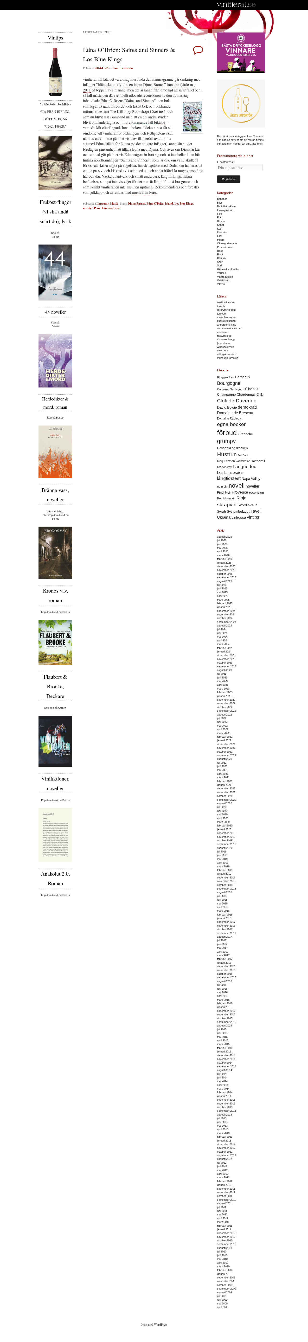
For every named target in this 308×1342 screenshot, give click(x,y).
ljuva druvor (224, 343)
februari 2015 (224, 1047)
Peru (97, 208)
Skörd (242, 505)
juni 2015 (222, 1033)
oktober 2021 (224, 751)
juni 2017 (222, 944)
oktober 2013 (224, 1107)
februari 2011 (224, 1225)
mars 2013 (223, 1133)
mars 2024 (223, 644)
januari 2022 (224, 740)
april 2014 (222, 1085)
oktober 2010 (224, 1240)
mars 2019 (223, 866)
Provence (240, 492)
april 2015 (222, 1040)
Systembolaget (238, 511)
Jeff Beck (243, 455)
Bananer (222, 198)
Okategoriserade (227, 243)
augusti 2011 (224, 1203)
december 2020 (226, 788)
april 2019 (222, 862)
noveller (88, 208)
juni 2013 (222, 1122)
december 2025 (226, 566)
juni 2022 (222, 721)
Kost (219, 228)
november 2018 (226, 881)
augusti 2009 (224, 1292)
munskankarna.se (227, 357)
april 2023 (222, 684)
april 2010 (222, 1262)
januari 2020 (224, 829)
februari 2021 (224, 781)
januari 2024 (224, 651)
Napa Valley (251, 479)
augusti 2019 (224, 847)
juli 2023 (221, 673)
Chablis (251, 389)
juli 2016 (221, 984)
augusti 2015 (224, 1025)
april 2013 (222, 1129)
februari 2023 (224, 692)
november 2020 (226, 792)
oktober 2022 (224, 707)
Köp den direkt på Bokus (55, 612)
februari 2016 (224, 1003)
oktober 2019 (224, 840)
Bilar (219, 202)
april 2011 (222, 1218)
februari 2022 (224, 736)
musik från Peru (144, 192)
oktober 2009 (224, 1285)
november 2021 (226, 747)
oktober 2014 (224, 1062)
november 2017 (226, 925)
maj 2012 (222, 1170)
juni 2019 (222, 855)
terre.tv (221, 306)
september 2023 (226, 666)
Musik (114, 203)
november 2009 (226, 1281)
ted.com (221, 313)
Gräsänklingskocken (232, 448)
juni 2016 (222, 988)
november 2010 (226, 1236)
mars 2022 (223, 733)
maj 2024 (222, 636)
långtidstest (229, 478)
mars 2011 (223, 1221)
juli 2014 (221, 1073)
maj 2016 (222, 992)
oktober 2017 (224, 929)
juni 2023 (222, 677)
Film (219, 213)
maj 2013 (222, 1125)
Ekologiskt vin (225, 210)
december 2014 (226, 1055)
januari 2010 (224, 1273)
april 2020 (222, 818)
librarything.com (226, 309)
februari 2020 (224, 825)
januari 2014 (224, 1096)
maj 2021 (222, 769)
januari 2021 (224, 784)
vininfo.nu (222, 332)
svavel (253, 505)
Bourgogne (228, 383)
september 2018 (226, 888)
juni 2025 (222, 588)
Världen (221, 272)
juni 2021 (222, 766)
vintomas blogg (226, 339)
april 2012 (222, 1173)
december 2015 (226, 1010)
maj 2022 (222, 725)
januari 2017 (224, 962)
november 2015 (226, 1014)
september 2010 (226, 1244)
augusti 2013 (224, 1114)
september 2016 (226, 977)
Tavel (255, 511)
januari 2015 (224, 1051)
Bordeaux (242, 377)
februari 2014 (224, 1092)
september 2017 (226, 933)
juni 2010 (222, 1255)
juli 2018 (221, 896)
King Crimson (226, 461)
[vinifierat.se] (236, 5)
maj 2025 (222, 592)
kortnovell (258, 461)
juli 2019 (221, 851)
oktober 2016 (224, 973)
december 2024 (226, 610)
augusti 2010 (224, 1247)
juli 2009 (221, 1296)
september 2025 (226, 577)
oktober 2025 (224, 573)
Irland (169, 203)
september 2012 (226, 1155)
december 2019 (226, 833)
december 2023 (226, 655)
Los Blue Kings (183, 203)
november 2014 (226, 1059)
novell (237, 485)
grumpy (226, 441)
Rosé (220, 254)
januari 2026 (224, 562)
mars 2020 (223, 821)
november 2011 (226, 1192)
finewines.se (224, 335)
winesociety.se (225, 346)
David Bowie (227, 407)
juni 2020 (222, 810)
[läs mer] (257, 143)
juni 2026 (222, 544)
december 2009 (226, 1277)
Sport (220, 261)
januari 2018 (224, 918)
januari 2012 (224, 1184)
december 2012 (226, 1144)
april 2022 (222, 729)
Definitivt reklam (226, 206)
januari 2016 (224, 1007)
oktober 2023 (224, 662)
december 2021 (226, 744)
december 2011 (226, 1188)
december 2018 (226, 877)
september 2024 (226, 621)
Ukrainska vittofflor (228, 269)
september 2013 (226, 1110)
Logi (219, 235)
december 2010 (226, 1233)
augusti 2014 (224, 1070)
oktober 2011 (224, 1195)
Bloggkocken (225, 377)
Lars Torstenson (123, 68)
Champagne (226, 394)
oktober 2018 (224, 885)
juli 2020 (221, 807)
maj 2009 (222, 1303)
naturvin (222, 486)
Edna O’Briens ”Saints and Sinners (127, 100)
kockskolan (243, 461)
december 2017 (226, 921)
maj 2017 (222, 947)
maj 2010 (222, 1259)
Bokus (55, 236)
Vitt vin (221, 284)
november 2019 (226, 836)
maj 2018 (222, 903)
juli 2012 (221, 1162)
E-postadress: (225, 162)
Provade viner (225, 247)
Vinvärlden (223, 280)
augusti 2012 (224, 1158)
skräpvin (227, 504)
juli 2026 (221, 540)
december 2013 (226, 1099)
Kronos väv (224, 467)
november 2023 (226, 659)
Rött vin (221, 258)
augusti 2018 (224, 892)
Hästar (221, 221)
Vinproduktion (225, 276)
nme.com (222, 350)
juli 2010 (221, 1251)
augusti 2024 (224, 625)
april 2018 (222, 907)
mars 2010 (223, 1266)
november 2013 (226, 1103)
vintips (253, 517)
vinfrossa (238, 517)
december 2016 (226, 966)
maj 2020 (222, 814)
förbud (227, 433)
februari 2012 (224, 1181)
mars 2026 (223, 555)
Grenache (245, 434)
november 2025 (226, 569)
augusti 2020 (224, 803)
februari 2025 (224, 603)
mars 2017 (223, 955)
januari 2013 (224, 1140)
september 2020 (226, 799)
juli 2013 (221, 1118)
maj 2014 (222, 1081)
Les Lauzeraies (230, 473)
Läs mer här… (55, 511)
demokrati (247, 407)
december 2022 (226, 699)
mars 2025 (223, 599)
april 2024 (222, 640)
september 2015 (226, 1021)
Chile (260, 394)
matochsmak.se (226, 317)
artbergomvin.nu (226, 324)
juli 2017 (221, 940)
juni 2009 (222, 1299)
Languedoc (244, 466)
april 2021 (222, 773)
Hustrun (227, 454)
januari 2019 (224, 873)
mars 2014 (223, 1088)
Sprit (219, 265)
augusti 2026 (224, 536)
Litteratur (102, 203)
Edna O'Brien (155, 203)
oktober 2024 (224, 618)
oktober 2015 (224, 1018)
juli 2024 (221, 629)
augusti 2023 (224, 670)
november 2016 (226, 970)
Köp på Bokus (55, 417)
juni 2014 (222, 1077)
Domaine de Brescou (235, 413)
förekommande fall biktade (144, 122)
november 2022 (226, 703)
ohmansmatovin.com (229, 328)
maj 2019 (222, 859)
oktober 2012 (224, 1151)
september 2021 (226, 755)
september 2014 (226, 1066)
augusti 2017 (224, 936)
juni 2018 (222, 899)
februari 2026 (224, 558)
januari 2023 (224, 696)
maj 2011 (222, 1214)
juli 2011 (221, 1207)
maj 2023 (222, 681)
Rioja (241, 498)
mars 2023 (223, 688)
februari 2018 (224, 914)
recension (256, 492)
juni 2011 (222, 1210)
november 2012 (226, 1147)
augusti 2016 (224, 981)
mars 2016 (223, 999)
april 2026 (222, 551)
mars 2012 (223, 1177)
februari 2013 (224, 1136)
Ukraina (224, 517)
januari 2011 (224, 1229)
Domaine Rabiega (229, 418)
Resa (220, 250)
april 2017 (222, 951)
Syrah (221, 511)
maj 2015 (222, 1036)
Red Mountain (226, 498)
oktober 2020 (224, 795)
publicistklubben (226, 320)
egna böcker (231, 424)
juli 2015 (221, 1029)
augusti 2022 (224, 714)
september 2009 (226, 1288)
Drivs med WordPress (154, 1325)
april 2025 (222, 595)
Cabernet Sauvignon (230, 389)
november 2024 (226, 614)
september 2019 (226, 844)
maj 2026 (222, 547)
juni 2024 (222, 633)
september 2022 (226, 710)
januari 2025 (224, 607)
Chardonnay (246, 394)
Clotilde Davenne (237, 400)
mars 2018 (223, 910)
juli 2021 (221, 762)
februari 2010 (224, 1270)
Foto (219, 217)
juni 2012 (222, 1166)
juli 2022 (221, 718)
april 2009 (222, 1307)
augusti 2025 (224, 581)
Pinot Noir (224, 492)
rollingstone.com (226, 354)
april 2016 (222, 995)
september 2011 (226, 1199)
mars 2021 (223, 777)
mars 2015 (223, 1044)
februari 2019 (224, 870)
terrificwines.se (226, 302)
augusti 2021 (224, 758)
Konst (220, 224)
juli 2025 (221, 584)
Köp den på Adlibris (55, 707)
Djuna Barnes (136, 203)
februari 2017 (224, 958)
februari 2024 (224, 647)
